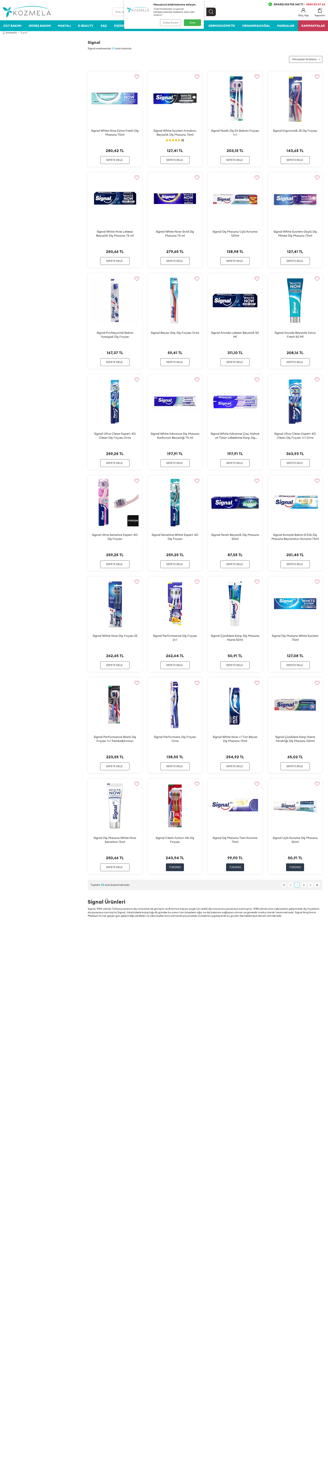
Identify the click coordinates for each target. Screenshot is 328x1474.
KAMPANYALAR (313, 26)
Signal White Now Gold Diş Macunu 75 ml (175, 233)
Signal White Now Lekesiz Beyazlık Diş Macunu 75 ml (115, 233)
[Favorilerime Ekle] (137, 76)
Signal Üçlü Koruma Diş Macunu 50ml (295, 840)
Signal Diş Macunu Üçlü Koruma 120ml (235, 233)
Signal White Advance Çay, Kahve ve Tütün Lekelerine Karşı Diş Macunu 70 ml (235, 436)
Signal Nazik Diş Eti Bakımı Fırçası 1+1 (235, 132)
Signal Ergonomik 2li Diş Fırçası (295, 130)
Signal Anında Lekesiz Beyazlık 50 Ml (235, 335)
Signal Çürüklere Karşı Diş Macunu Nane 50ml (235, 638)
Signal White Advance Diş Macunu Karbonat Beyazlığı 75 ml (175, 435)
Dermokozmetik (222, 26)
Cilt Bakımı (12, 26)
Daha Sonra (170, 22)
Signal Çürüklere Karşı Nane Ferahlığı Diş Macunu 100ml (295, 739)
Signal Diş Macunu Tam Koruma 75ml (235, 840)
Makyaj (64, 26)
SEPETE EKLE (114, 160)
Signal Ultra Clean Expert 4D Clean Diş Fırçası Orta (115, 435)
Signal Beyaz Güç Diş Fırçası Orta (175, 333)
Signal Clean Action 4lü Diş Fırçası (175, 840)
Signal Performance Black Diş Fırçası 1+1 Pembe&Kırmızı (115, 739)
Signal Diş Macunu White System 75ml (295, 638)
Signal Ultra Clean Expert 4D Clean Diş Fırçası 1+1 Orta (295, 435)
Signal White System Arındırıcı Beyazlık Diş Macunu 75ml (175, 132)
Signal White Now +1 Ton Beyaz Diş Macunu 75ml (235, 739)
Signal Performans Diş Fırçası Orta (175, 739)
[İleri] (310, 885)
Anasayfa (11, 32)
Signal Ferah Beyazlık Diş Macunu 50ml (235, 537)
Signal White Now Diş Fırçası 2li (115, 636)
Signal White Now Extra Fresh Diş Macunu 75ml (115, 132)
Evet (193, 22)
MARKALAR (285, 26)
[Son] (317, 885)
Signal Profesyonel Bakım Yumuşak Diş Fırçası (115, 335)
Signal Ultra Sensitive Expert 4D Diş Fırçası (115, 537)
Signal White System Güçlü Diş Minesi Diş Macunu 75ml (295, 233)
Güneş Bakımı (40, 26)
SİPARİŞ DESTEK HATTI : (299, 4)
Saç (104, 26)
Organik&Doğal (256, 26)
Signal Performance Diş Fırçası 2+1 (175, 638)
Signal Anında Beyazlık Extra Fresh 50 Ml (295, 335)
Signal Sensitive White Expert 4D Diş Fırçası (175, 537)
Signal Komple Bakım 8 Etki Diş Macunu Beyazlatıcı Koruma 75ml (295, 537)
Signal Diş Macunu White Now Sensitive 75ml (115, 840)
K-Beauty (85, 26)
